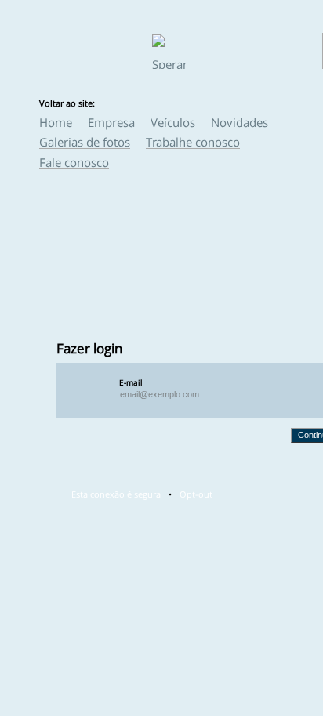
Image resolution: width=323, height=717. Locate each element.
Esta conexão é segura (116, 494)
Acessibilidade (47, 611)
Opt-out (196, 494)
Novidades (239, 122)
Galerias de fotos (84, 142)
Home (55, 122)
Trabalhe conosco (193, 142)
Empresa (111, 122)
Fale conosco (74, 162)
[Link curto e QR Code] (47, 674)
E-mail (131, 382)
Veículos (173, 122)
